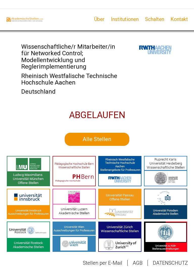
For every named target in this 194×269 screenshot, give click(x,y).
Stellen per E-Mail (102, 263)
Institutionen (125, 19)
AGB (137, 263)
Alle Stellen (97, 139)
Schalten (154, 19)
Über (99, 19)
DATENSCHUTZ (170, 263)
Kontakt (179, 19)
